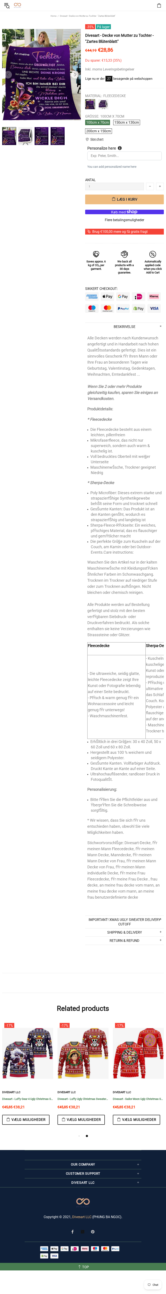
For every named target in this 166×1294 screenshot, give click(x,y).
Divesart (17, 5)
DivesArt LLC (11, 1092)
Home (53, 16)
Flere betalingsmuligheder (124, 220)
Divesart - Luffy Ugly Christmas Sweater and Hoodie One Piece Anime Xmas (27, 1099)
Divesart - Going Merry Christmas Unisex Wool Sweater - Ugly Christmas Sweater (138, 1099)
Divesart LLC (81, 1217)
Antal (90, 180)
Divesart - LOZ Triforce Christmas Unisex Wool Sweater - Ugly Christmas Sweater (83, 1099)
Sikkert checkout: (101, 289)
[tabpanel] (27, 1077)
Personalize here (101, 148)
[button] (94, 139)
